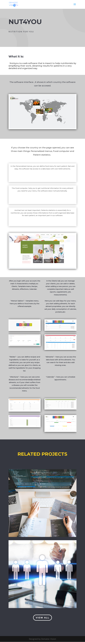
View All (42, 617)
